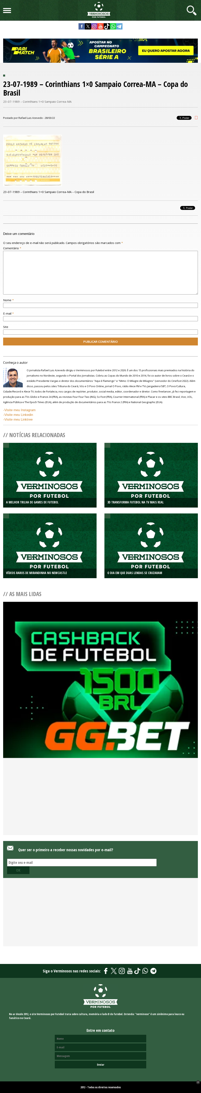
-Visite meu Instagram (19, 410)
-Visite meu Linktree (18, 419)
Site (5, 327)
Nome (8, 300)
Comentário (12, 248)
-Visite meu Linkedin (18, 415)
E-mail (8, 313)
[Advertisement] (100, 803)
